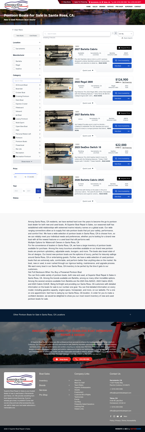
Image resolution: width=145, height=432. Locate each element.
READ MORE (103, 63)
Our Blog (77, 402)
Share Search (128, 38)
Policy (112, 420)
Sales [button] (95, 7)
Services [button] (43, 390)
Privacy (118, 420)
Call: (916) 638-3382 (120, 2)
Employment (78, 392)
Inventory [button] (43, 380)
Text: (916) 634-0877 (134, 2)
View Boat (118, 66)
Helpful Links (79, 409)
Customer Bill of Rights (82, 394)
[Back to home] (16, 5)
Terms (124, 420)
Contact (137, 7)
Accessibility (131, 420)
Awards (77, 390)
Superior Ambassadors (82, 387)
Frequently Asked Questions (84, 404)
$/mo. (124, 82)
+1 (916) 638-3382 (116, 389)
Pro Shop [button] (119, 7)
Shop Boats (67, 2)
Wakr (125, 416)
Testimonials (78, 397)
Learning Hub (79, 406)
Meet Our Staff (79, 382)
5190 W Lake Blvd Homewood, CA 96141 (118, 401)
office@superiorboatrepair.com (120, 393)
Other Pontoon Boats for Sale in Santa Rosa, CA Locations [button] (39, 314)
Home (88, 7)
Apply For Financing (80, 2)
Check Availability (123, 60)
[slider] (14, 173)
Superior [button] (128, 7)
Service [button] (110, 7)
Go (38, 191)
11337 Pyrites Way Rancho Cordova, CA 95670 (120, 383)
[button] (48, 55)
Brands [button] (102, 7)
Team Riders (78, 385)
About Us (77, 380)
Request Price (125, 48)
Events (76, 399)
